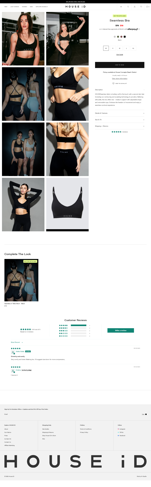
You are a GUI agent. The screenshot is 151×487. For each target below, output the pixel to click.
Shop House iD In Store (49, 435)
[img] (15, 348)
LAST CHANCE (14, 6)
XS (106, 48)
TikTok (121, 432)
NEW (5, 6)
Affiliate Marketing (9, 445)
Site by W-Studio (142, 476)
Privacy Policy (84, 432)
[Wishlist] (141, 6)
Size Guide (119, 55)
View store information (119, 78)
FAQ (43, 439)
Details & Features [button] (101, 113)
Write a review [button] (120, 330)
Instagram (122, 429)
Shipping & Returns (48, 432)
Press (6, 435)
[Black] (125, 37)
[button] (128, 6)
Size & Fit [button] (98, 119)
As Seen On (7, 439)
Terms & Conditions (85, 429)
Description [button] (99, 90)
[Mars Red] (121, 37)
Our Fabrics (7, 432)
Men (31, 6)
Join (143, 414)
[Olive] (118, 37)
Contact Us (7, 442)
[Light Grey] (115, 37)
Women (24, 6)
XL (133, 48)
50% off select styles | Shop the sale (75, 1)
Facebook (122, 435)
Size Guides (45, 429)
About (6, 429)
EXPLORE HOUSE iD (42, 6)
